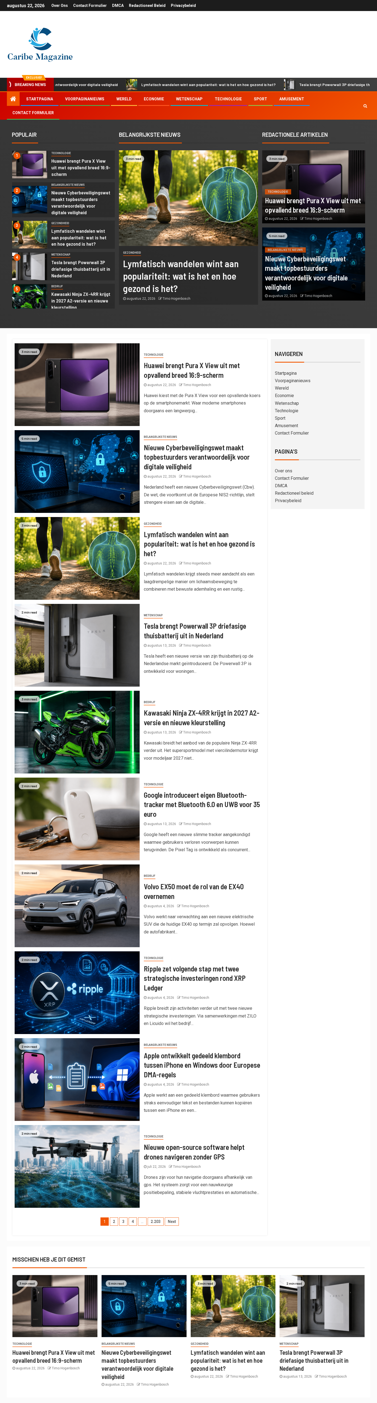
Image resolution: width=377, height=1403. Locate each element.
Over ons (59, 5)
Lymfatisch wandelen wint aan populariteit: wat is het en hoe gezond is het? (140, 84)
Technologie (228, 99)
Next (172, 1221)
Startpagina (39, 99)
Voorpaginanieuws (84, 99)
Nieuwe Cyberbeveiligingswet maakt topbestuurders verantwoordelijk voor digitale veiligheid (197, 457)
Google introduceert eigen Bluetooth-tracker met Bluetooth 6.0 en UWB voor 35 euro (202, 804)
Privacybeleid (183, 5)
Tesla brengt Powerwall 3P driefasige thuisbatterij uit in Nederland (289, 84)
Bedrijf (57, 286)
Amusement (291, 99)
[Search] (365, 106)
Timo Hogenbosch (176, 299)
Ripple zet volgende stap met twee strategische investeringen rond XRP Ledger (195, 978)
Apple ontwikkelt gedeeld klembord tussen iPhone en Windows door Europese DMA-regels (202, 1065)
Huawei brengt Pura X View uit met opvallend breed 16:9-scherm (80, 167)
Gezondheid (60, 223)
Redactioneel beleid (147, 5)
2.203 (156, 1221)
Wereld (124, 99)
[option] (63, 166)
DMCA (118, 5)
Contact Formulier (90, 5)
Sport (260, 99)
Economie (154, 99)
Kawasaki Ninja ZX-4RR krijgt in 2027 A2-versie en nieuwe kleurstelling (80, 300)
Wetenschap (189, 99)
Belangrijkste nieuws (68, 184)
